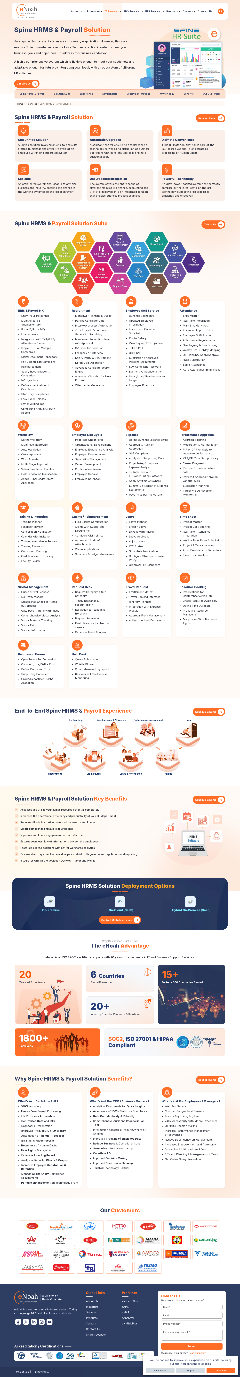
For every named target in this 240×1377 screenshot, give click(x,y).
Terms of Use (21, 1371)
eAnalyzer (128, 1318)
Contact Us (205, 11)
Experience (86, 93)
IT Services (112, 11)
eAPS (125, 1306)
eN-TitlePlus (129, 1323)
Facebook (18, 1322)
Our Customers (212, 93)
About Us (77, 11)
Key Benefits (109, 93)
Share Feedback (96, 1334)
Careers (188, 11)
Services (91, 1312)
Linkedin (34, 1322)
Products (172, 11)
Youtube (49, 1322)
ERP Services (153, 11)
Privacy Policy (41, 1371)
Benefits (189, 93)
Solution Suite (62, 93)
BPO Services (132, 11)
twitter (26, 1322)
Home (20, 103)
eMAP (125, 1312)
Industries (93, 11)
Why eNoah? (167, 93)
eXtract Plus (130, 1301)
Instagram (42, 1322)
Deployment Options (138, 93)
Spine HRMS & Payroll (32, 93)
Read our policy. (197, 1353)
